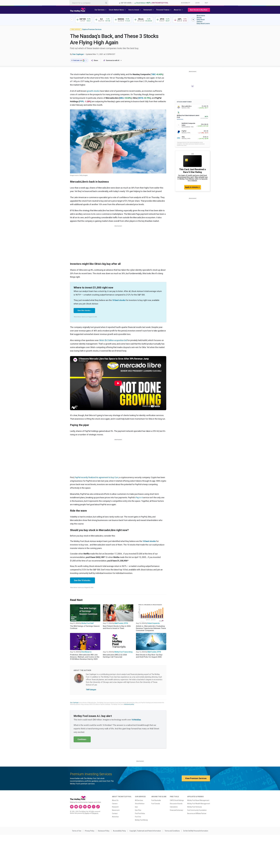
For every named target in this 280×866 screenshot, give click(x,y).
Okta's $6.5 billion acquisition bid (113, 340)
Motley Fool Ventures (194, 807)
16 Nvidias (136, 719)
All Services (139, 800)
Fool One (138, 817)
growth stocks (93, 91)
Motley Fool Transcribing (123, 652)
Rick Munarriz (86, 652)
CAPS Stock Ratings (177, 800)
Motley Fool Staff (87, 623)
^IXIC (153, 74)
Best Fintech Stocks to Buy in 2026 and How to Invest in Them (117, 627)
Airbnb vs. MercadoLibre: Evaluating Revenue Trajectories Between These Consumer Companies (151, 628)
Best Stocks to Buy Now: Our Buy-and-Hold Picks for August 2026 (149, 656)
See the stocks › (84, 310)
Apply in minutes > (192, 187)
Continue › (82, 739)
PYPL (81, 101)
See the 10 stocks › (82, 580)
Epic (136, 807)
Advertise (115, 817)
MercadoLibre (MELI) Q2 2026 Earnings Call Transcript (115, 656)
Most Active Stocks (201, 16)
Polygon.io (95, 813)
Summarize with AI (112, 60)
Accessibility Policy (119, 831)
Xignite (87, 813)
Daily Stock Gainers (201, 20)
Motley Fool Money (141, 820)
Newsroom (116, 810)
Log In (197, 3)
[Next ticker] (193, 19)
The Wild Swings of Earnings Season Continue (85, 627)
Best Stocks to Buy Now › (199, 10)
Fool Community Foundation (197, 810)
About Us (115, 800)
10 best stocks (118, 300)
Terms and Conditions (172, 831)
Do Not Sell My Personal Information (195, 831)
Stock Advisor (139, 803)
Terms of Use (76, 831)
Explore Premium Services (92, 29)
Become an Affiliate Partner (196, 813)
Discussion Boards (176, 803)
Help (206, 3)
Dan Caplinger (78, 54)
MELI (122, 98)
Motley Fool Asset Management (198, 800)
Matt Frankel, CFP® (121, 623)
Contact (114, 813)
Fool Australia (156, 800)
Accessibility (185, 3)
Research (115, 807)
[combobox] (88, 3)
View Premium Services (195, 778)
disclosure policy (129, 704)
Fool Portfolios (140, 813)
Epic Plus (138, 810)
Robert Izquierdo (153, 623)
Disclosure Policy (103, 831)
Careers (114, 803)
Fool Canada (155, 803)
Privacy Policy (89, 831)
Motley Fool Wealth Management (198, 803)
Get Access (180, 119)
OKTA (140, 98)
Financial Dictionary (176, 810)
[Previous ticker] (72, 19)
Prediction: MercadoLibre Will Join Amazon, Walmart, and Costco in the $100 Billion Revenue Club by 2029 (84, 657)
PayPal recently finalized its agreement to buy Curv (96, 477)
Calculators (174, 807)
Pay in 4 (139, 497)
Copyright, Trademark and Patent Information (145, 831)
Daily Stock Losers (203, 23)
